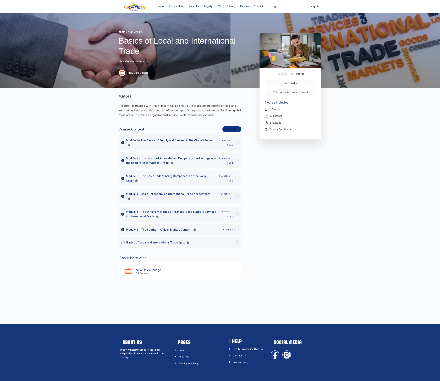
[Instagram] (286, 354)
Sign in (315, 6)
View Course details (131, 61)
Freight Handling (131, 32)
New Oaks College (148, 270)
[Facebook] (275, 354)
